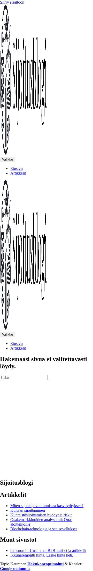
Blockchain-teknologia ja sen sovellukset (43, 529)
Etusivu (16, 168)
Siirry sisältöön (12, 2)
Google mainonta (15, 568)
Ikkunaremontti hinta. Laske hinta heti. (41, 555)
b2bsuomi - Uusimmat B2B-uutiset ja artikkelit (48, 550)
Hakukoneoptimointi (45, 564)
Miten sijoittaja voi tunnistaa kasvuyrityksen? (46, 505)
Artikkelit (18, 173)
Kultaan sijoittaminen (27, 510)
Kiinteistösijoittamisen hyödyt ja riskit (41, 515)
